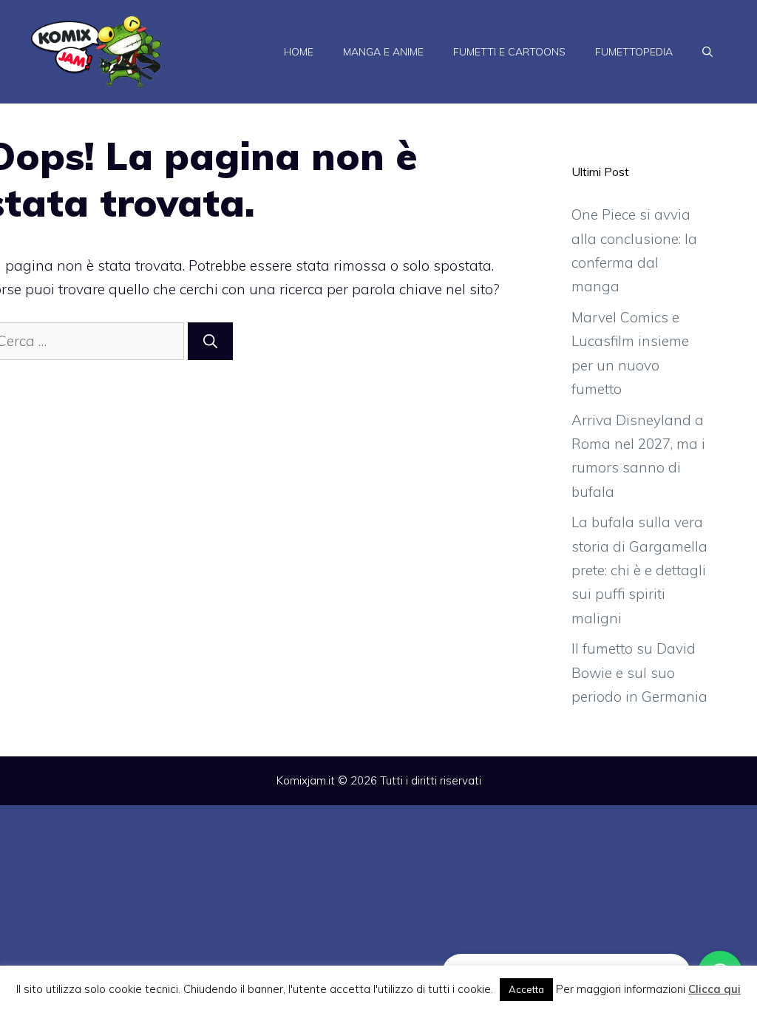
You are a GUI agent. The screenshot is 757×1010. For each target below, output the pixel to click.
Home (298, 51)
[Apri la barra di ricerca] (707, 52)
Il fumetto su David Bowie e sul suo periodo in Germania (639, 672)
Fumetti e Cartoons (509, 51)
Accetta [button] (526, 989)
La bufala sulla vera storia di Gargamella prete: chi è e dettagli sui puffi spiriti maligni (639, 569)
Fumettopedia (634, 51)
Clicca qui (714, 989)
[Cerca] (210, 341)
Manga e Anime (383, 51)
